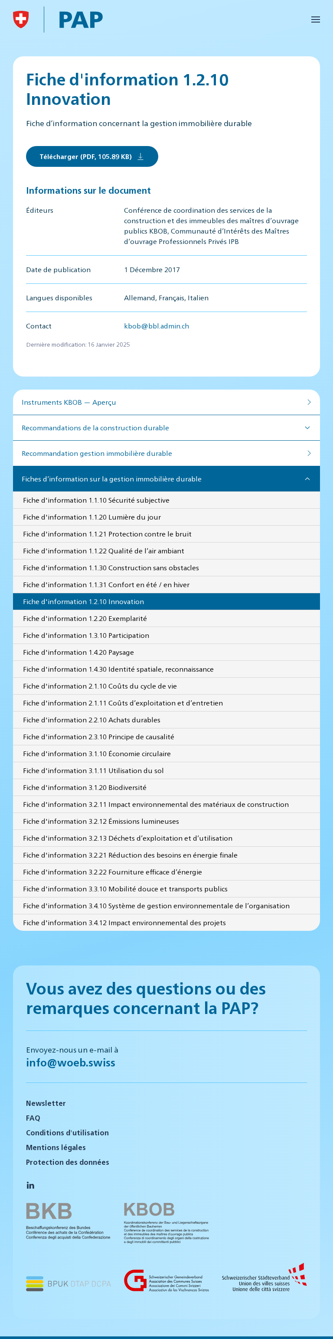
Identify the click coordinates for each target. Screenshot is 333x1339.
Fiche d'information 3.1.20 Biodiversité (85, 787)
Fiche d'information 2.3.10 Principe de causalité (98, 736)
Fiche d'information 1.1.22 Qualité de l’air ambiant (103, 550)
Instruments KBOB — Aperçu (69, 401)
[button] (315, 19)
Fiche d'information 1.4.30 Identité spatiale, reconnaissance (118, 668)
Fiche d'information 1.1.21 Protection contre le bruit (107, 533)
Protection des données (67, 1162)
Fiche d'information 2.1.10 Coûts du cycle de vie (100, 685)
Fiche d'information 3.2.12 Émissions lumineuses (101, 821)
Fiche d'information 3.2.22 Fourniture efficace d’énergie (112, 871)
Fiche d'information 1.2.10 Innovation (83, 601)
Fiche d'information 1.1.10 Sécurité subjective (96, 499)
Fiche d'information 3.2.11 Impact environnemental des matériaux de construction (156, 804)
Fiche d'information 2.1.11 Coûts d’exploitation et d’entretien (123, 702)
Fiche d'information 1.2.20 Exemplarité (85, 618)
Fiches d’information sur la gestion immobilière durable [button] (112, 478)
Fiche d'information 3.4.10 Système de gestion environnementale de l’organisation (156, 905)
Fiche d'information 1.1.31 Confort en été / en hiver (106, 584)
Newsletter (46, 1103)
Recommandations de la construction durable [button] (95, 427)
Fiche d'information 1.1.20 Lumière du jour (92, 516)
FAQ (33, 1117)
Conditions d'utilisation (67, 1132)
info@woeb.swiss (70, 1062)
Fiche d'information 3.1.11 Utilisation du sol (93, 770)
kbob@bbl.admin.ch (156, 325)
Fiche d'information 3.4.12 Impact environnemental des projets (124, 922)
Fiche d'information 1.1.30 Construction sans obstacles (111, 567)
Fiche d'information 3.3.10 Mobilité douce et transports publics (125, 888)
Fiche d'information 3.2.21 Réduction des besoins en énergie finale (130, 854)
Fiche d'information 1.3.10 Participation (86, 635)
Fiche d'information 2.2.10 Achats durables (91, 719)
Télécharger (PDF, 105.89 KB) (85, 156)
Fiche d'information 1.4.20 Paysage (78, 651)
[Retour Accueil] (21, 19)
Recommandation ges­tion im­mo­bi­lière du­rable (97, 453)
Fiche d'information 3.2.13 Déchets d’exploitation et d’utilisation (127, 837)
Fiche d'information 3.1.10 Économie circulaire (97, 753)
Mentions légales (56, 1147)
